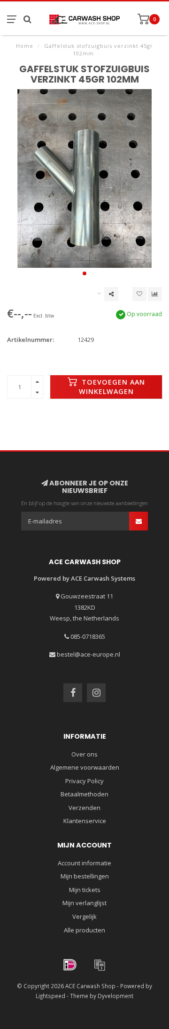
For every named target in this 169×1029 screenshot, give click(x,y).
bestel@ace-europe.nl (88, 654)
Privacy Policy (84, 781)
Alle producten (84, 930)
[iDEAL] (70, 965)
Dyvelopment (115, 995)
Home (24, 45)
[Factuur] (99, 965)
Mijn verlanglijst (84, 903)
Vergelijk (84, 916)
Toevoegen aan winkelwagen (112, 387)
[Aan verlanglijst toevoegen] (139, 294)
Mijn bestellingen (85, 876)
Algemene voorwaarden (84, 767)
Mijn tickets (84, 889)
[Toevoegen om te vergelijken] (155, 294)
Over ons (84, 754)
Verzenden (84, 807)
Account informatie (84, 863)
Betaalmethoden (84, 794)
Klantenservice (84, 821)
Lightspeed (50, 995)
